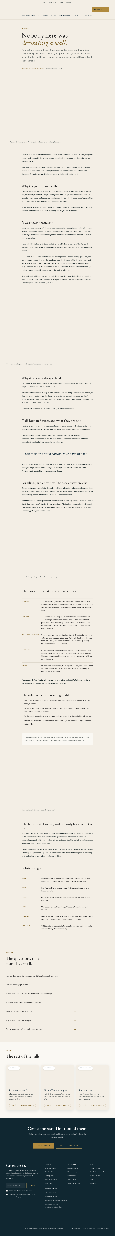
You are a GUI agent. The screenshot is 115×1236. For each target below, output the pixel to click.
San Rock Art (71, 1176)
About (75, 16)
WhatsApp (52, 2)
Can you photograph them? (17, 984)
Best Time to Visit (51, 1179)
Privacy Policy (76, 1229)
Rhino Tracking (72, 1172)
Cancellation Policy (103, 1229)
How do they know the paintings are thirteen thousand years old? (32, 975)
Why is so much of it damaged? (19, 1020)
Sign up (33, 1185)
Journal (69, 2)
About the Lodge (96, 1168)
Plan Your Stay (87, 16)
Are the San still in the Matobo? (19, 1011)
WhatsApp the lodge (69, 1145)
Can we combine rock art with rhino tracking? (24, 1029)
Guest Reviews (95, 1176)
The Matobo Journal (97, 1172)
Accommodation (28, 16)
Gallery (92, 1179)
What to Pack (49, 1183)
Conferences (64, 16)
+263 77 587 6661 (50, 1193)
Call (44, 2)
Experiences (43, 16)
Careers (93, 1183)
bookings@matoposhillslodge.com (56, 1200)
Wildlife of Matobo (73, 1183)
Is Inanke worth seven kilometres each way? (24, 1002)
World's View (71, 1179)
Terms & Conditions (89, 1229)
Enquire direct (100, 10)
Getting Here (49, 1176)
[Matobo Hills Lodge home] (11, 1229)
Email (61, 2)
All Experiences (72, 1168)
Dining (53, 16)
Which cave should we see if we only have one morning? (29, 993)
